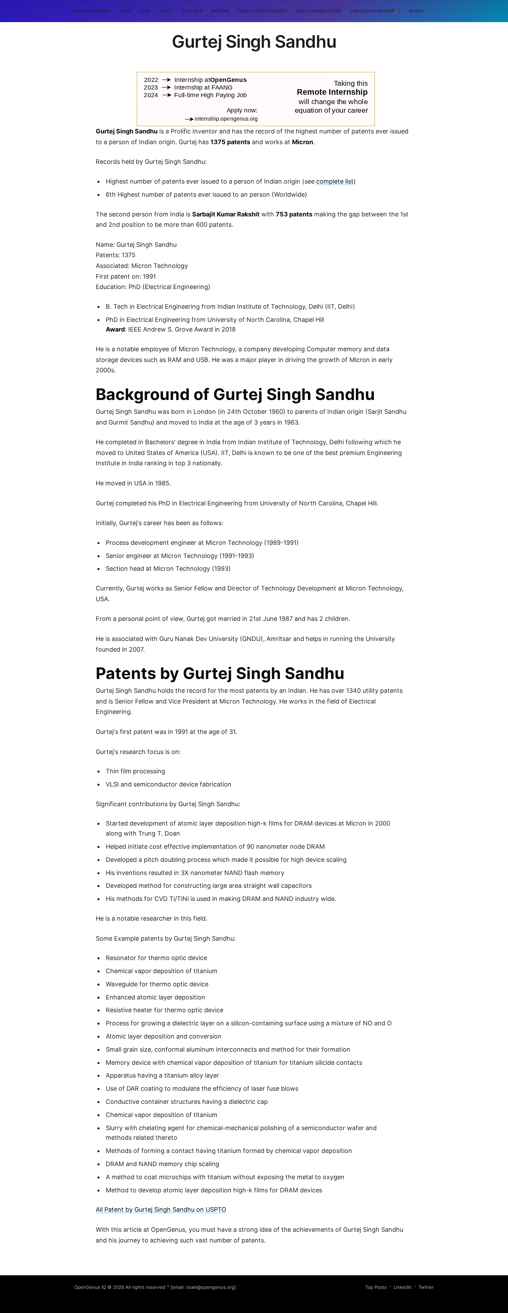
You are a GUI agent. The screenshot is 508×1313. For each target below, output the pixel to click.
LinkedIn (403, 1287)
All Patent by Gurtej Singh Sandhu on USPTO (161, 1209)
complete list (335, 181)
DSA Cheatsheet (92, 10)
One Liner (192, 10)
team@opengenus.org (210, 1287)
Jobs (145, 10)
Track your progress (262, 10)
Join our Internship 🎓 (375, 10)
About (166, 10)
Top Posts (376, 1287)
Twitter (426, 1287)
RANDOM (220, 10)
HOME (125, 10)
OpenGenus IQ (90, 1287)
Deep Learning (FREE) (318, 10)
